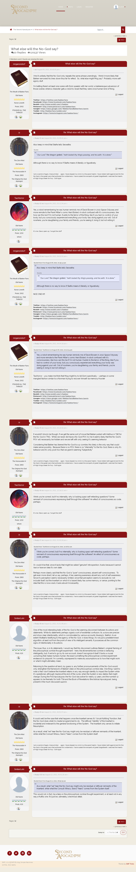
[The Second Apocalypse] (24, 6)
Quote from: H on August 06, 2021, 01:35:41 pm (50, 263)
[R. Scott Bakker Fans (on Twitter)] (20, 117)
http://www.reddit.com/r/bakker (54, 104)
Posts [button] (70, 7)
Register (89, 7)
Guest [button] (122, 7)
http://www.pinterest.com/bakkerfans (59, 107)
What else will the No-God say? (46, 29)
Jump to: (101, 832)
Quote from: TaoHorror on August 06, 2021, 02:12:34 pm (53, 350)
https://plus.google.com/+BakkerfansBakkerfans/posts (64, 109)
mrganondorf (19, 64)
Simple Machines (26, 862)
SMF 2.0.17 (6, 862)
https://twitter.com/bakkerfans (54, 100)
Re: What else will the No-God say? (80, 132)
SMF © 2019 (15, 862)
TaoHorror (19, 198)
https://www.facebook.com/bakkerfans (59, 102)
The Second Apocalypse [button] (22, 29)
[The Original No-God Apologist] (20, 185)
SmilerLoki (19, 618)
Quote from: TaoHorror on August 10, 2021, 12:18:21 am (53, 546)
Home (60, 7)
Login (79, 7)
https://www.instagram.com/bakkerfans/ (60, 113)
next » (124, 36)
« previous (118, 36)
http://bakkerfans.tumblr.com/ (53, 111)
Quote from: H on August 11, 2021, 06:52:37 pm (50, 781)
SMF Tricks (130, 864)
